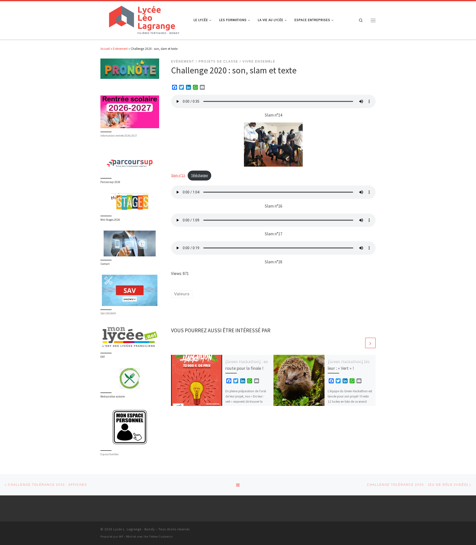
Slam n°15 (178, 175)
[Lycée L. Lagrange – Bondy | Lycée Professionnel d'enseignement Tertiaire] (143, 19)
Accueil (105, 49)
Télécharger (199, 175)
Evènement (120, 49)
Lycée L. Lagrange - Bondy (134, 529)
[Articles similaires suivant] (370, 343)
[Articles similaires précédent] (359, 343)
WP (121, 536)
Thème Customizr (161, 536)
